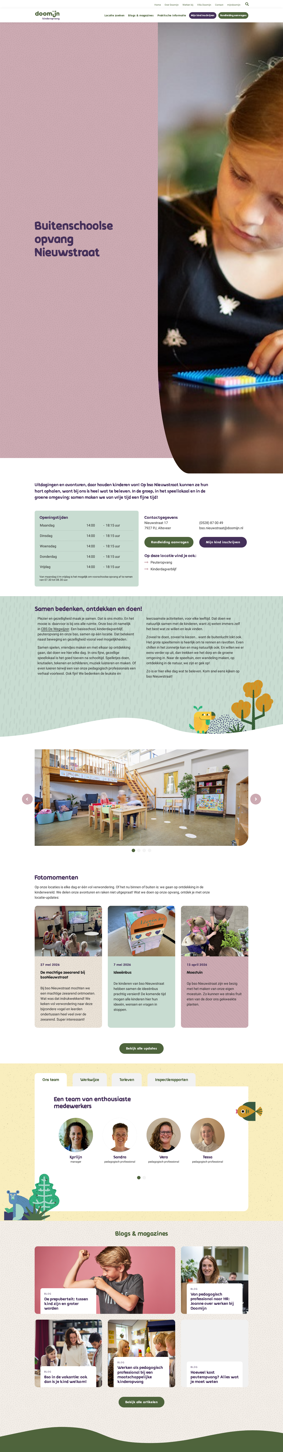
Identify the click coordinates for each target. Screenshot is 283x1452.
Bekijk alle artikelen (141, 1402)
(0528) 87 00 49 (211, 523)
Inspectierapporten (171, 1080)
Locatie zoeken (114, 15)
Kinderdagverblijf (163, 569)
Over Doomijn (172, 4)
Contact (219, 4)
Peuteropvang (161, 562)
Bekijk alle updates (141, 1048)
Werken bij (188, 4)
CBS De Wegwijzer (55, 629)
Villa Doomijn (204, 4)
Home (157, 4)
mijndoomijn (233, 4)
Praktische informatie (171, 15)
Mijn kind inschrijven (202, 15)
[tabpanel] (141, 797)
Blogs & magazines (141, 15)
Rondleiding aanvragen (233, 15)
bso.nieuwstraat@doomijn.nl (221, 528)
